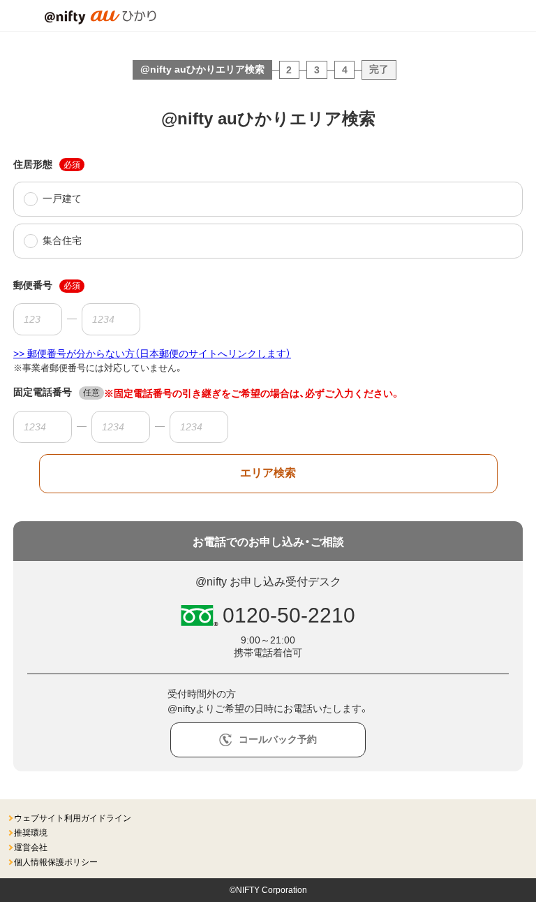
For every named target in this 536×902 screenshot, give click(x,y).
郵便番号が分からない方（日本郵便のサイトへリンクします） (159, 353)
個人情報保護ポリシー (56, 862)
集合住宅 (62, 240)
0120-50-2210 (289, 615)
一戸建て (62, 198)
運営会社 (30, 847)
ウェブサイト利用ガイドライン (72, 818)
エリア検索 (268, 473)
